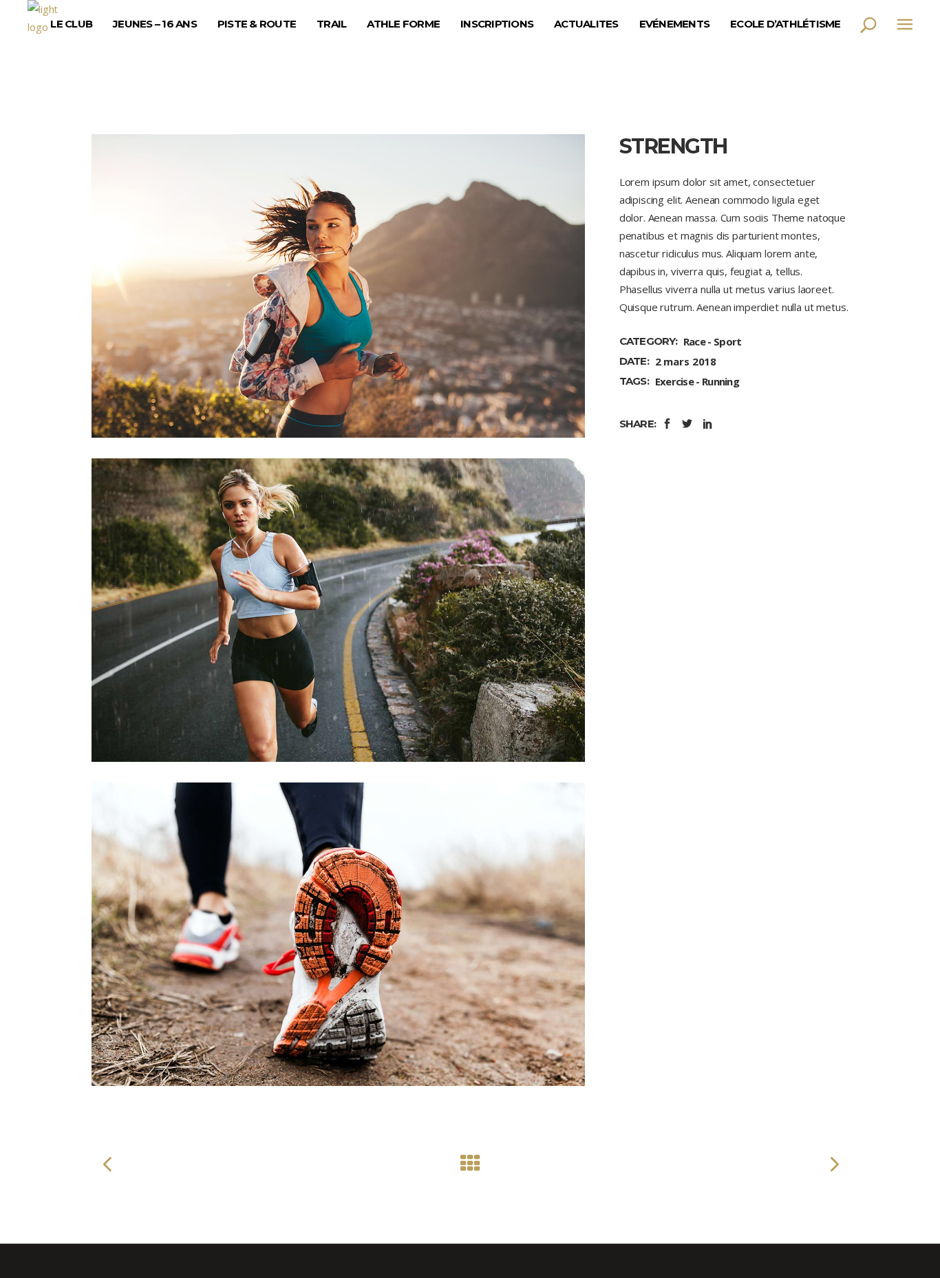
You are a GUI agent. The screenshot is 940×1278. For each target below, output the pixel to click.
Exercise (674, 381)
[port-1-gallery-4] (338, 934)
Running (720, 381)
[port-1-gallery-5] (338, 610)
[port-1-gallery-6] (338, 286)
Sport (727, 341)
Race (694, 341)
